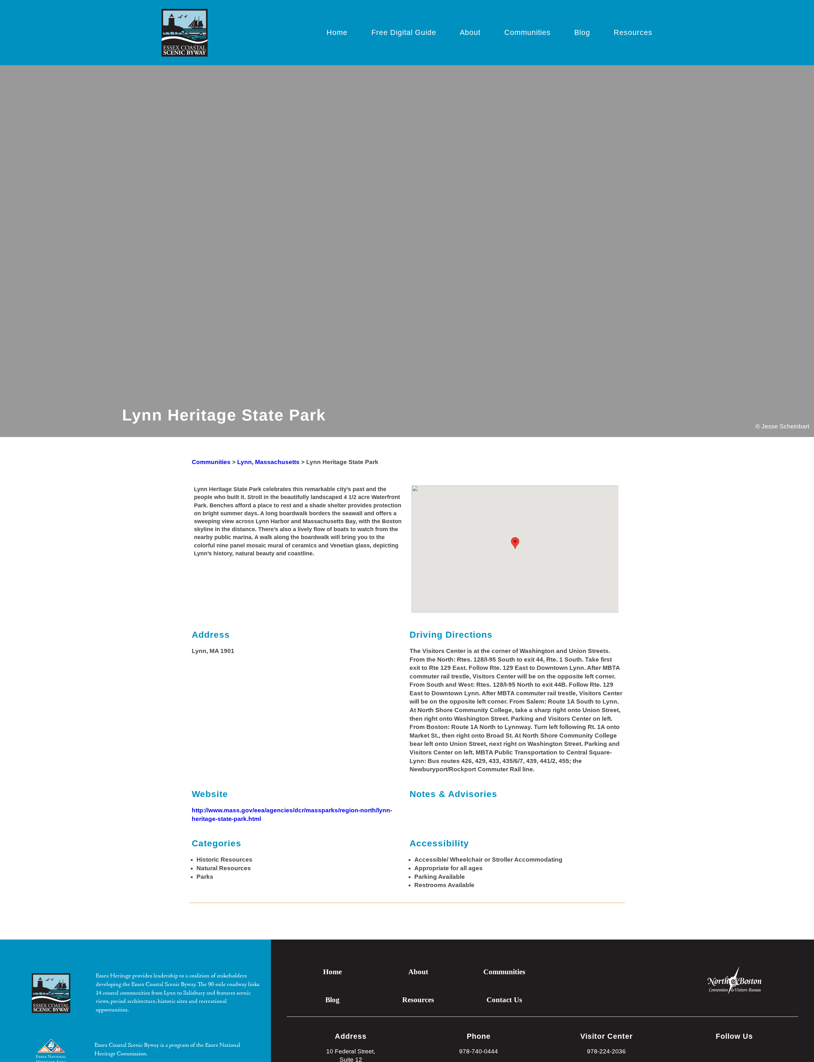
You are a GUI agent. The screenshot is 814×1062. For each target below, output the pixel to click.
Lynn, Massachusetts (268, 462)
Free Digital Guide (403, 32)
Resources (633, 32)
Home (337, 32)
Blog (582, 32)
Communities (527, 32)
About (470, 32)
